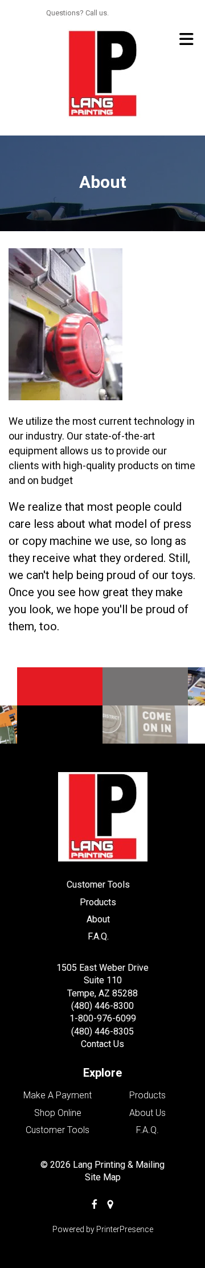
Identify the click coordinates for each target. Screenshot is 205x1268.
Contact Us (102, 1044)
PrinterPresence (124, 1229)
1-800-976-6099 (102, 1018)
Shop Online (57, 1112)
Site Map (103, 1177)
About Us (147, 1112)
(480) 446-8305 (102, 1031)
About (98, 919)
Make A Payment (57, 1095)
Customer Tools (98, 884)
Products (98, 902)
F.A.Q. (98, 936)
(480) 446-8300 (102, 1005)
